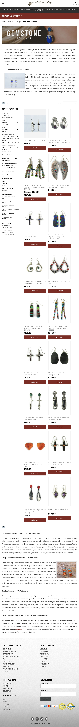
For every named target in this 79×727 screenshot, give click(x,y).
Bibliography (7, 691)
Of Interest (44, 659)
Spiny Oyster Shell (7, 188)
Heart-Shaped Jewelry (8, 168)
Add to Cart (34, 148)
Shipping (6, 666)
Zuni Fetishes (7, 683)
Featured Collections (9, 158)
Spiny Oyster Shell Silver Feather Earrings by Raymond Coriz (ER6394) (35, 511)
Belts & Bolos (10, 147)
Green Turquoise (7, 179)
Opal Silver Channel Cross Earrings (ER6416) (32, 374)
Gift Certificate (8, 654)
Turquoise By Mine (8, 194)
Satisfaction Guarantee (11, 656)
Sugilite (4, 190)
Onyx (3, 186)
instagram (6, 709)
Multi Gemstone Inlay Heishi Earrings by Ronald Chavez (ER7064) (57, 328)
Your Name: (44, 683)
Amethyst (5, 174)
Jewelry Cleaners (7, 152)
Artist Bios (6, 686)
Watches (10, 132)
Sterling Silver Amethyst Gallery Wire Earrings (58, 510)
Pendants (10, 129)
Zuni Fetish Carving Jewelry (10, 143)
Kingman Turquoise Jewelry (8, 202)
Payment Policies (9, 664)
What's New (5, 113)
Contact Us (7, 649)
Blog (5, 699)
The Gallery (5, 115)
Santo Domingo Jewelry (9, 163)
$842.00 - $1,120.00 (7, 232)
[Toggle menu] (3, 3)
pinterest (6, 704)
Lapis (3, 181)
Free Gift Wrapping (9, 651)
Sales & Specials (7, 154)
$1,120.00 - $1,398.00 (8, 234)
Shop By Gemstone (8, 172)
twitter (5, 706)
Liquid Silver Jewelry (10, 136)
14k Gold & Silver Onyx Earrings (34, 140)
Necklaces (10, 125)
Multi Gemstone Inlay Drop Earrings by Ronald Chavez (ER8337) (33, 328)
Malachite (5, 183)
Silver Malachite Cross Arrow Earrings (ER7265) (33, 418)
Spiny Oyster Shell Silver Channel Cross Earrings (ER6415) (59, 463)
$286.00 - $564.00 (7, 228)
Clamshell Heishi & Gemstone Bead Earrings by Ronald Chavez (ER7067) (34, 187)
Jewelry (43, 661)
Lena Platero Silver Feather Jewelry (10, 139)
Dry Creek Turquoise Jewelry (8, 198)
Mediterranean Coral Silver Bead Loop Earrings (59, 282)
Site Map (43, 666)
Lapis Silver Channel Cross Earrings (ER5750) (33, 236)
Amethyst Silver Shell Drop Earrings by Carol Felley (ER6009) (59, 141)
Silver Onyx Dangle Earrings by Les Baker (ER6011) (58, 418)
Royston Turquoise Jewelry (8, 214)
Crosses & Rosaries (10, 134)
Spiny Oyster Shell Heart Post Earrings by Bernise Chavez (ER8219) (34, 464)
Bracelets (10, 120)
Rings (10, 127)
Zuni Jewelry (6, 161)
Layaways (6, 671)
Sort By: (60, 103)
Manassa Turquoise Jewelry (8, 206)
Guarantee (44, 651)
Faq (4, 659)
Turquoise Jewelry (10, 118)
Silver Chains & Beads (10, 145)
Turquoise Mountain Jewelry (8, 218)
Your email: (44, 691)
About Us (43, 649)
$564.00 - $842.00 (7, 230)
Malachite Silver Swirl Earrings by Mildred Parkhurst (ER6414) (35, 282)
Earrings (10, 123)
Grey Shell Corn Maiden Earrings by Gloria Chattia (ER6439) (59, 186)
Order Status (7, 661)
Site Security (44, 664)
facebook (6, 701)
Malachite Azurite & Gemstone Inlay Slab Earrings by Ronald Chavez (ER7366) (58, 237)
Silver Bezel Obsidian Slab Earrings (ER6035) (57, 374)
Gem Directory (8, 688)
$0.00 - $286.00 (6, 225)
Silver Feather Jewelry (8, 165)
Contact (19, 629)
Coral (4, 176)
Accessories (10, 150)
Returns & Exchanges (10, 669)
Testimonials (44, 654)
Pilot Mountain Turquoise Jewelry (10, 210)
